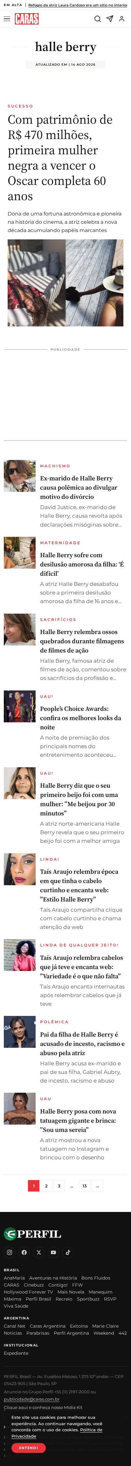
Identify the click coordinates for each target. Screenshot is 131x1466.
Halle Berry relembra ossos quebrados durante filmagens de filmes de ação (82, 641)
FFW (77, 1285)
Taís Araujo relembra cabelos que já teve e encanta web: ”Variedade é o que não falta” (81, 967)
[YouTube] (53, 1252)
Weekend (103, 1333)
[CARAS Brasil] (27, 19)
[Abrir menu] (8, 19)
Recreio (64, 1299)
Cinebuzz (34, 1285)
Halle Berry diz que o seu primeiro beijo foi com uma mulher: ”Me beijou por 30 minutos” (79, 799)
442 (123, 1333)
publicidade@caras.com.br (31, 1399)
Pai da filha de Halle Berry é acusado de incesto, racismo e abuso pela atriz (82, 1043)
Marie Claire (105, 1326)
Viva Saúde (16, 1306)
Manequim (101, 1292)
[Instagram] (9, 1252)
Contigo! (58, 1285)
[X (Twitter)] (39, 1252)
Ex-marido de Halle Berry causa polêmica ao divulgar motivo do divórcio (78, 487)
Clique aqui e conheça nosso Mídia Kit (43, 1407)
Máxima (12, 1299)
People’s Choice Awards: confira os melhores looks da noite (80, 718)
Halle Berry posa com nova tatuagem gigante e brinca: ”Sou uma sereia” (78, 1120)
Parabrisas (37, 1333)
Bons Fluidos (95, 1278)
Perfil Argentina (71, 1333)
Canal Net (14, 1326)
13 (85, 1185)
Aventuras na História (53, 1278)
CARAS (11, 1285)
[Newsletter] (109, 18)
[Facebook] (24, 1252)
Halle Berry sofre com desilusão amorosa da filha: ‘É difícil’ (82, 564)
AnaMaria (14, 1278)
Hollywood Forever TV (28, 1292)
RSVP (110, 1299)
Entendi (28, 1448)
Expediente (16, 1353)
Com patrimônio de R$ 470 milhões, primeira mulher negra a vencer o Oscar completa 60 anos (60, 157)
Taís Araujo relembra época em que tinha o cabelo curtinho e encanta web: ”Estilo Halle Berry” (79, 885)
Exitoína (79, 1326)
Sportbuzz (88, 1299)
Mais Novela (71, 1292)
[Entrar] (121, 18)
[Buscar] (97, 18)
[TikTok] (68, 1252)
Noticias (13, 1333)
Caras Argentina (48, 1326)
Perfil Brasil (38, 1299)
